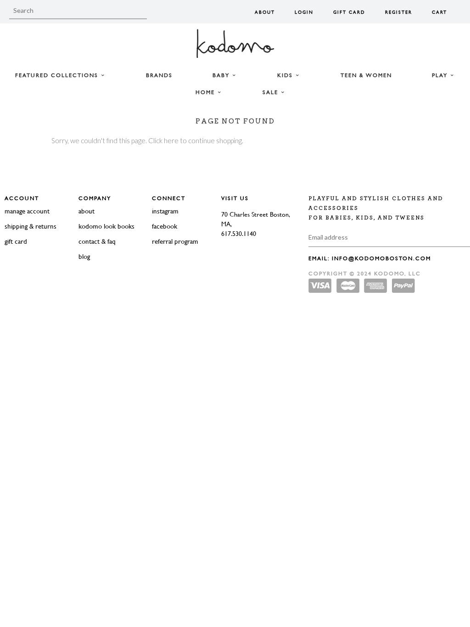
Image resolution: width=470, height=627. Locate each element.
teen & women (366, 75)
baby (222, 75)
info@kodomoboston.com (381, 258)
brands (159, 75)
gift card (16, 241)
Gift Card (349, 12)
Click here (163, 140)
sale (271, 92)
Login (304, 12)
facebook (164, 226)
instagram (165, 211)
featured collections (58, 75)
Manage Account (27, 211)
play (441, 75)
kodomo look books (106, 226)
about (86, 211)
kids (286, 75)
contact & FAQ (97, 241)
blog (84, 256)
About (265, 12)
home (206, 92)
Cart (439, 12)
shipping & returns (30, 226)
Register (398, 12)
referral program (175, 241)
